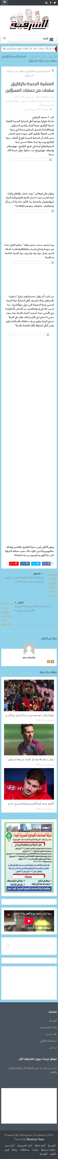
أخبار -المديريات (43, 101)
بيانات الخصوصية (48, 1027)
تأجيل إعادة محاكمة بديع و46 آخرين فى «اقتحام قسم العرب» (33, 608)
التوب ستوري (28, 101)
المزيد (52, 1154)
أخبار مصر (9, 1146)
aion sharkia (42, 97)
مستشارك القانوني (48, 1041)
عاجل (51, 105)
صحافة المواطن (13, 101)
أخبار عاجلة (40, 1146)
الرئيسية (53, 1021)
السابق (36, 573)
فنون (6, 1150)
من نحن (53, 1047)
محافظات (42, 105)
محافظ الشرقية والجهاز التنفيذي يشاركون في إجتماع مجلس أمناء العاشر (24, 579)
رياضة (14, 1150)
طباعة (45, 110)
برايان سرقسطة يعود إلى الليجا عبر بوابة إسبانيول (31, 759)
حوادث (35, 1150)
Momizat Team (35, 1139)
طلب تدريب (51, 1034)
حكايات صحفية (48, 1150)
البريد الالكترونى (30, 110)
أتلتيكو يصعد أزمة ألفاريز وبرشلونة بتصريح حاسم (31, 804)
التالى (21, 602)
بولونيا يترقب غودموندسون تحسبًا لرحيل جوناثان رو (30, 715)
